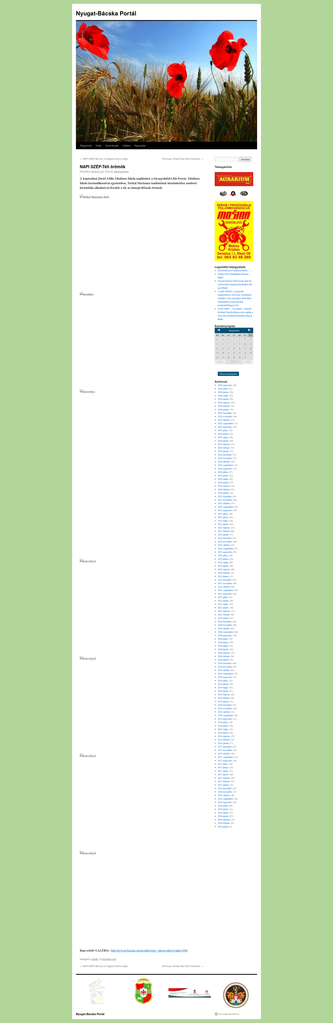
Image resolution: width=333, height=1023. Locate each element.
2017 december (225, 746)
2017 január (223, 784)
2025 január (223, 451)
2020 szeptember (225, 631)
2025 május (223, 437)
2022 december (225, 537)
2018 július (223, 722)
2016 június (223, 809)
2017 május (223, 770)
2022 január (223, 576)
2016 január (223, 826)
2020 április (223, 649)
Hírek (99, 145)
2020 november (225, 624)
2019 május (223, 687)
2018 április (223, 732)
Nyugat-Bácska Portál (106, 13)
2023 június (223, 517)
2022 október (224, 544)
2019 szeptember (225, 673)
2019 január (223, 701)
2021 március (224, 610)
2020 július (223, 638)
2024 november (225, 458)
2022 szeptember (225, 548)
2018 (220, 361)
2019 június (223, 683)
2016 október (224, 795)
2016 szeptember (225, 798)
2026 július (223, 388)
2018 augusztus (225, 718)
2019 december (225, 663)
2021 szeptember (225, 590)
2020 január (223, 659)
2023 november (225, 499)
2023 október (224, 503)
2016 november (225, 791)
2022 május (223, 562)
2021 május (223, 604)
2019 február (224, 697)
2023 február (224, 531)
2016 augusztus (225, 802)
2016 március (224, 819)
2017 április (223, 774)
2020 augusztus (225, 635)
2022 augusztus (225, 551)
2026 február (224, 405)
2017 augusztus (225, 760)
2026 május (223, 395)
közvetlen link (109, 959)
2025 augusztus (225, 426)
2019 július (223, 680)
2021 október (224, 586)
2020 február (224, 656)
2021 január (223, 617)
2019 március (224, 694)
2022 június (223, 558)
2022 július (223, 555)
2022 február (224, 572)
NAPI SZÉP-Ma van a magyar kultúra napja (104, 158)
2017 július (223, 763)
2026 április (223, 398)
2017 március (224, 777)
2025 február (224, 447)
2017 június (223, 767)
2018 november (225, 708)
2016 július (223, 805)
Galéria (126, 145)
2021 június (223, 600)
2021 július (223, 597)
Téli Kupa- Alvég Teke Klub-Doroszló (182, 158)
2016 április (223, 816)
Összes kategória (228, 374)
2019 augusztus (225, 677)
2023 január (223, 534)
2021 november (225, 583)
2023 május (223, 520)
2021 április (223, 607)
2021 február (224, 614)
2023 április (223, 524)
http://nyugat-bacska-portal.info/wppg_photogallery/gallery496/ (149, 950)
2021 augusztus (225, 593)
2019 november (225, 666)
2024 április (223, 482)
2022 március (224, 569)
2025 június (223, 433)
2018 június (223, 725)
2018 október (224, 711)
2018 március (224, 736)
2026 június (223, 392)
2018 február (224, 739)
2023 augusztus (225, 510)
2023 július (223, 513)
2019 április (223, 690)
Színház (232, 369)
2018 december (225, 704)
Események (112, 145)
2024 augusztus (225, 468)
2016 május (223, 812)
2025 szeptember (225, 423)
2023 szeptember (225, 506)
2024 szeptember (225, 465)
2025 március (224, 444)
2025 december (225, 412)
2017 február (224, 781)
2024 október (224, 461)
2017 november (225, 750)
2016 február (224, 823)
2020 (247, 361)
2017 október (224, 753)
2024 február (224, 489)
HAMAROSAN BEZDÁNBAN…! (234, 270)
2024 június (223, 475)
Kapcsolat (139, 145)
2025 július (223, 430)
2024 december (225, 454)
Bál (221, 369)
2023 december (225, 496)
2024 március (224, 485)
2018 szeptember (225, 715)
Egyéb (94, 959)
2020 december (225, 621)
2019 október (224, 670)
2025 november (225, 416)
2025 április (223, 440)
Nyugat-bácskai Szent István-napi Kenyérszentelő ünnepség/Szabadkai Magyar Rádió (235, 284)
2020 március (224, 652)
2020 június (223, 642)
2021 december (225, 579)
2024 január (223, 492)
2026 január (223, 409)
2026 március (224, 402)
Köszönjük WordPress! (229, 1013)
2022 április (223, 565)
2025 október (224, 419)
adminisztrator (121, 171)
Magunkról (86, 145)
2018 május (223, 729)
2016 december (225, 788)
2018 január (223, 743)
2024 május (223, 478)
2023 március (224, 527)
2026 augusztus (225, 385)
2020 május (223, 645)
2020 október (224, 628)
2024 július (223, 471)
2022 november (225, 541)
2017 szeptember (225, 756)
